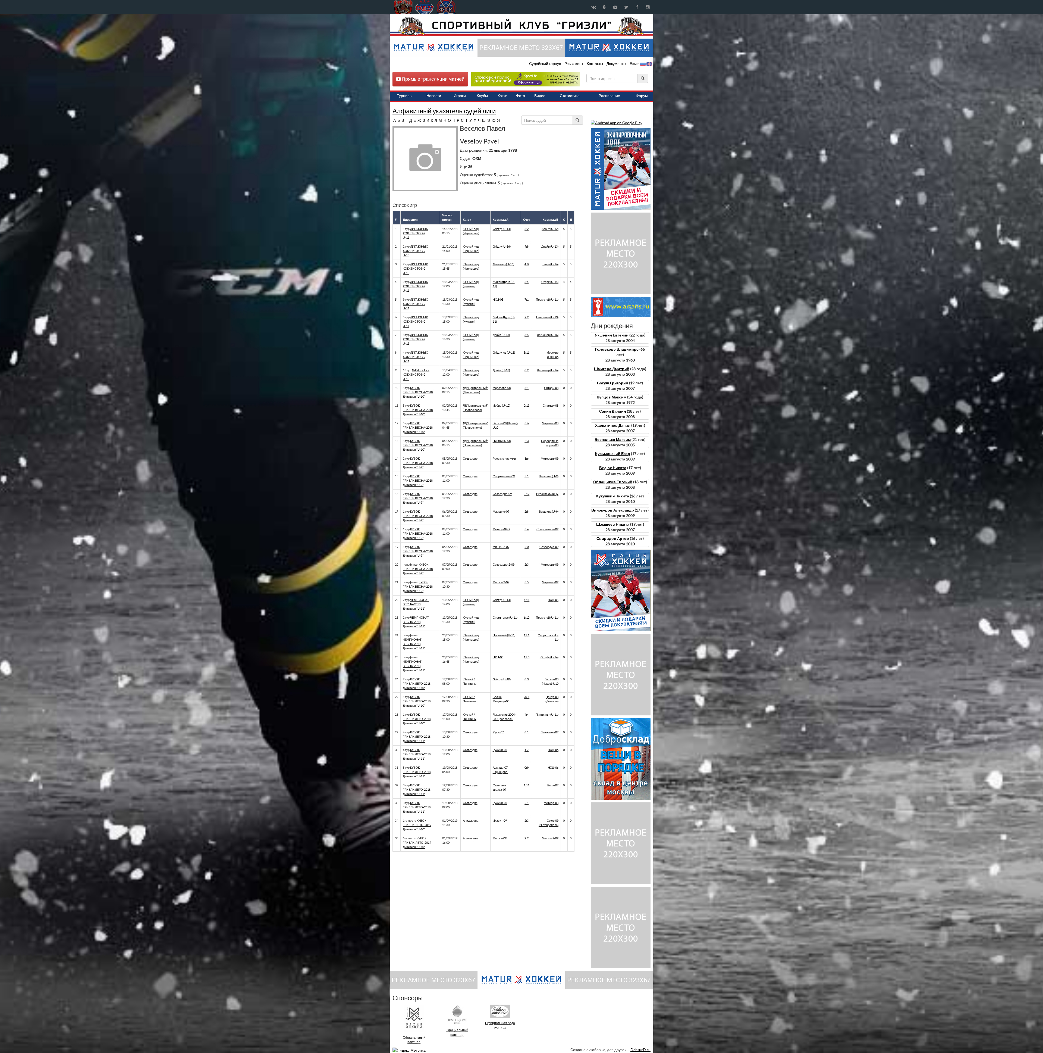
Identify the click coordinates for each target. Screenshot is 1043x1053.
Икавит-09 (500, 820)
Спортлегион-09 (504, 476)
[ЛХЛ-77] (525, 79)
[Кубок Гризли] (521, 26)
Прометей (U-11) (547, 299)
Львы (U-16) (550, 264)
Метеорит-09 (549, 458)
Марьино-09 (501, 511)
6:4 (526, 282)
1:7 (526, 750)
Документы (617, 63)
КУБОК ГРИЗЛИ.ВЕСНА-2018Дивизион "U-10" (418, 392)
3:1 (526, 388)
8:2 (526, 370)
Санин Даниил (612, 411)
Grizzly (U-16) (502, 246)
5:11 (526, 352)
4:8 (526, 264)
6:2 (526, 228)
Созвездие (470, 458)
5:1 (526, 476)
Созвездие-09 (502, 494)
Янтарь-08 (551, 388)
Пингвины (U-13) (547, 317)
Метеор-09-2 (501, 529)
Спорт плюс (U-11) (505, 617)
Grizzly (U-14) (502, 228)
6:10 (526, 617)
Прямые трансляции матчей (432, 79)
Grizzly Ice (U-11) (504, 352)
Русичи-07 (500, 750)
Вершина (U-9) (548, 476)
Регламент (574, 63)
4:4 (526, 714)
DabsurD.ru (640, 1050)
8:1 (526, 732)
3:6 (526, 423)
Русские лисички (504, 458)
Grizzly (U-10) (502, 679)
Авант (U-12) (550, 228)
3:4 (526, 529)
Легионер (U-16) (503, 264)
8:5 (526, 335)
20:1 (526, 697)
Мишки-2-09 (501, 547)
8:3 (526, 679)
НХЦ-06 (553, 750)
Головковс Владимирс (617, 349)
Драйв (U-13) (549, 246)
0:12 (526, 494)
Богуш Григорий (612, 383)
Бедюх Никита (612, 468)
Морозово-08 (502, 388)
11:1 (526, 635)
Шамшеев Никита (612, 524)
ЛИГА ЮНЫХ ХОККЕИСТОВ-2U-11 (415, 233)
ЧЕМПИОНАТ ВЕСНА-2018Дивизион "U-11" (416, 604)
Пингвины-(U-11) (547, 714)
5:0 (526, 547)
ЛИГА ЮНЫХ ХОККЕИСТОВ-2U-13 (415, 251)
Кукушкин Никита (612, 496)
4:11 (526, 600)
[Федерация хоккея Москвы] (446, 7)
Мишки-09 (500, 838)
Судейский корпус (545, 63)
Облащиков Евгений (612, 482)
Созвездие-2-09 (503, 564)
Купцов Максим (611, 397)
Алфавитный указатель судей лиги (444, 111)
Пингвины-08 (502, 441)
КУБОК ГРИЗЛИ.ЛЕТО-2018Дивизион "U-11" (417, 737)
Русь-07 (498, 732)
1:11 (526, 785)
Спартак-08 (550, 405)
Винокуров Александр (612, 510)
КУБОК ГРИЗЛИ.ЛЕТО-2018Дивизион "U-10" (417, 684)
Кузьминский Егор (612, 453)
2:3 (526, 441)
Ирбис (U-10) (501, 405)
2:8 (526, 511)
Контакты (595, 63)
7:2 (526, 317)
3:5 (526, 582)
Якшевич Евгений (612, 335)
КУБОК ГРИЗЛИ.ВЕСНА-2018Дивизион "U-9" (418, 463)
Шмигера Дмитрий (611, 369)
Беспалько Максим (613, 439)
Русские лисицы (547, 494)
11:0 (526, 657)
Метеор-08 (551, 803)
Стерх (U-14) (549, 282)
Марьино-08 (550, 423)
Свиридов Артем (612, 538)
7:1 (526, 299)
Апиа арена (470, 820)
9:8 (526, 246)
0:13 (526, 405)
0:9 (526, 767)
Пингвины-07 (549, 732)
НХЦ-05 (498, 299)
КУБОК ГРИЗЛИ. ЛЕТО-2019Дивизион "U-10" (417, 825)
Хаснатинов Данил (612, 425)
